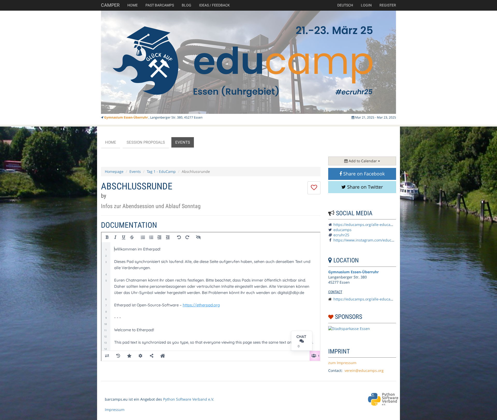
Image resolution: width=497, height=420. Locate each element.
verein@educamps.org (364, 370)
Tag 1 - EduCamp (161, 171)
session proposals (146, 142)
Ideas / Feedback (214, 5)
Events (135, 171)
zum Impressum (342, 362)
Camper (110, 5)
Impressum (115, 409)
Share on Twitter (364, 187)
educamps (342, 229)
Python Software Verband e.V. (188, 399)
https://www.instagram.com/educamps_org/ (371, 240)
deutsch (345, 5)
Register (387, 5)
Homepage (114, 171)
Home (132, 5)
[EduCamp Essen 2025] (248, 62)
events (182, 142)
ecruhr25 (341, 234)
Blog (186, 5)
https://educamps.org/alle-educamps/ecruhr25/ (374, 224)
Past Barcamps (159, 5)
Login (366, 5)
